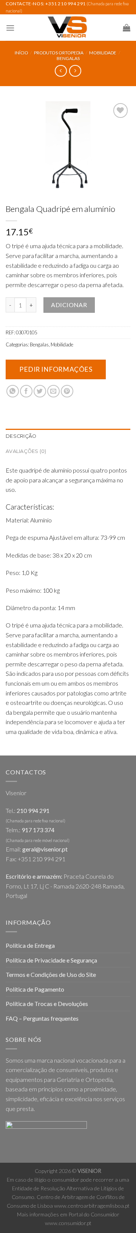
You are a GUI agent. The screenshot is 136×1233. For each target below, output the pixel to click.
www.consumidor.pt (68, 1223)
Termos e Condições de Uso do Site (51, 974)
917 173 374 (38, 829)
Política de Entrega (30, 945)
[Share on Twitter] (40, 391)
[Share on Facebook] (26, 391)
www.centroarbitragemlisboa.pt (92, 1205)
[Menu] (10, 28)
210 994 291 (33, 810)
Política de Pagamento (35, 989)
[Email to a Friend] (53, 391)
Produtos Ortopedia (58, 53)
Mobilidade (102, 53)
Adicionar (69, 304)
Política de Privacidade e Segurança (51, 960)
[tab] (68, 436)
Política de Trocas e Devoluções (47, 1003)
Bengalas (68, 58)
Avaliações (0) (26, 451)
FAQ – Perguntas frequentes (42, 1018)
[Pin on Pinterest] (67, 391)
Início (21, 53)
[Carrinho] (126, 27)
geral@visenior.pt (45, 849)
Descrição (21, 436)
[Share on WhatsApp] (12, 391)
